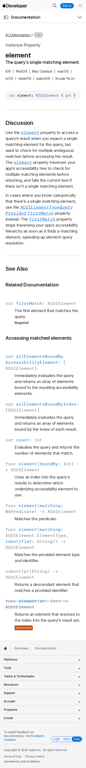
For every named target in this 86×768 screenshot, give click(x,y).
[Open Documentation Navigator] (6, 17)
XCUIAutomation (18, 35)
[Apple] (7, 648)
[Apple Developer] (15, 5)
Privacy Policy (35, 756)
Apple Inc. (35, 750)
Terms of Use (12, 756)
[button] (54, 5)
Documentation (25, 17)
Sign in (67, 5)
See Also (16, 268)
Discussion (19, 123)
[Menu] (80, 5)
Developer (21, 648)
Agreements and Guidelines (22, 761)
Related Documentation (32, 285)
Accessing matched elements (38, 338)
